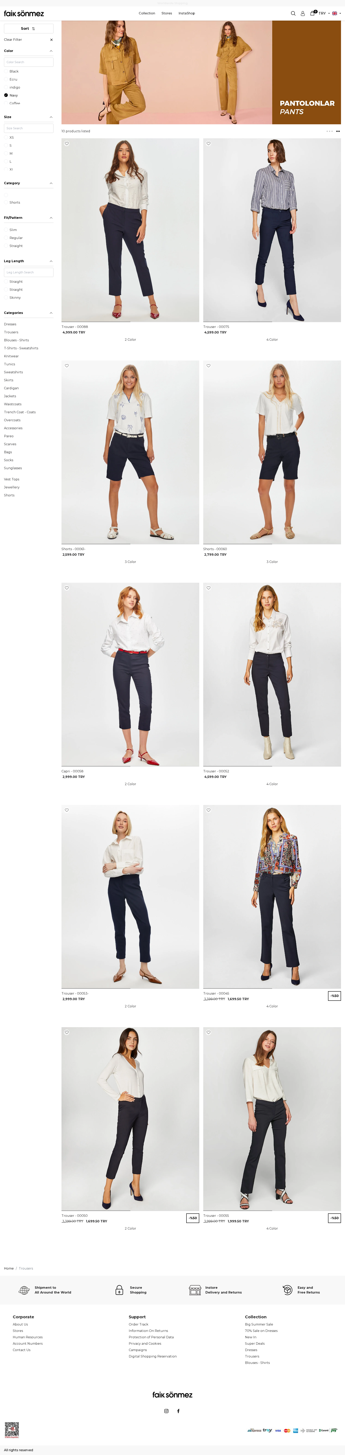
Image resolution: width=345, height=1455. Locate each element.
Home (9, 1268)
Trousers (252, 1356)
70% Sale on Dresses (261, 1331)
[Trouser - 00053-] (130, 897)
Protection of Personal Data (151, 1337)
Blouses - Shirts (257, 1363)
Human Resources (28, 1337)
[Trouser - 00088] (130, 230)
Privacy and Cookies (145, 1343)
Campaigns (138, 1350)
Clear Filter (13, 40)
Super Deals (255, 1343)
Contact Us (21, 1350)
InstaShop (186, 13)
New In (250, 1337)
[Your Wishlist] (66, 143)
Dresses (251, 1350)
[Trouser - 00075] (272, 230)
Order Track (138, 1324)
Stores (167, 13)
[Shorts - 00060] (272, 452)
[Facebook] (178, 1411)
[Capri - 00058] (130, 675)
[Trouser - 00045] (272, 897)
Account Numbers (28, 1343)
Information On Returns (148, 1331)
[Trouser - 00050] (130, 1119)
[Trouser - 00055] (272, 1119)
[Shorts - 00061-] (130, 452)
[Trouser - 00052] (272, 675)
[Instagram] (167, 1411)
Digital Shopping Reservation (153, 1356)
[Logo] (24, 13)
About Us (20, 1324)
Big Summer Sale (259, 1324)
